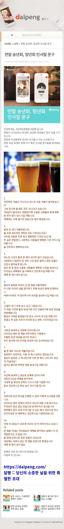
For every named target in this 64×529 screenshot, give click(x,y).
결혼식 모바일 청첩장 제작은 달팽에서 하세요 (50, 509)
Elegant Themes (33, 522)
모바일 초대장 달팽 (21, 61)
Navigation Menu (31, 35)
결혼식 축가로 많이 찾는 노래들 (49, 497)
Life (16, 43)
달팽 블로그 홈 (32, 17)
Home (8, 43)
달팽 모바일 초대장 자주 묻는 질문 (19, 507)
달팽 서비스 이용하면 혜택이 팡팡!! (20, 497)
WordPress (57, 522)
